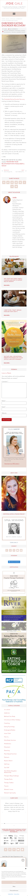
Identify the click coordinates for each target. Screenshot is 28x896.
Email (4, 407)
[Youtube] (17, 550)
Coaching (7, 723)
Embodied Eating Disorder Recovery (14, 99)
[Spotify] (21, 550)
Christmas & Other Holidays (12, 720)
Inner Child (7, 733)
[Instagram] (10, 550)
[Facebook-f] (6, 550)
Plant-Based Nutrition (10, 754)
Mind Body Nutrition (10, 740)
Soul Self (6, 767)
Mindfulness (7, 743)
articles (12, 19)
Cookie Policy (10, 894)
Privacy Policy (16, 894)
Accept (14, 882)
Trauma (13, 32)
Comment (5, 381)
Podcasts (6, 757)
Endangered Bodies (9, 730)
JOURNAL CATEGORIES (14, 705)
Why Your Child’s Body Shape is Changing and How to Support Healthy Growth (13, 280)
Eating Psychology (9, 726)
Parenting (7, 750)
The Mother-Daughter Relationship (10, 771)
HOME (3, 19)
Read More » (7, 285)
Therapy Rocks (8, 779)
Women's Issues (20, 32)
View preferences (14, 890)
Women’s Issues (8, 789)
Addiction (7, 713)
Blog (7, 19)
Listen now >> (14, 542)
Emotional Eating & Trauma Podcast (14, 514)
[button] (26, 868)
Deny (14, 886)
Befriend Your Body (15, 30)
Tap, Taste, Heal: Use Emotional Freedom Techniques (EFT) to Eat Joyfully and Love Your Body (13, 358)
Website (4, 413)
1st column (7, 709)
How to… (6, 737)
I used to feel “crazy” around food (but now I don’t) (12, 310)
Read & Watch (8, 760)
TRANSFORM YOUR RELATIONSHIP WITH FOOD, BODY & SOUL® (13, 164)
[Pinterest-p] (14, 550)
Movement (7, 747)
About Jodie (13, 473)
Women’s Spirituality (10, 793)
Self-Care (6, 764)
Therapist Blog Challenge (11, 776)
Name (4, 400)
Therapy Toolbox (9, 782)
